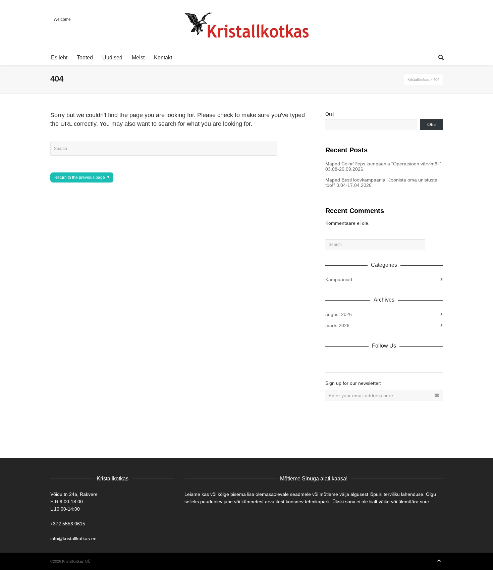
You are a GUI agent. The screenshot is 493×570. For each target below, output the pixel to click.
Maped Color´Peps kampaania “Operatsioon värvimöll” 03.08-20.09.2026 (383, 166)
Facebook (345, 360)
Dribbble (330, 360)
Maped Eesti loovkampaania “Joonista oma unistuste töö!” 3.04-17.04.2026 (381, 182)
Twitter (360, 360)
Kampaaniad (338, 279)
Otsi (329, 114)
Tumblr (404, 360)
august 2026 (338, 314)
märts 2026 (337, 325)
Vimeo (375, 360)
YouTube (389, 360)
